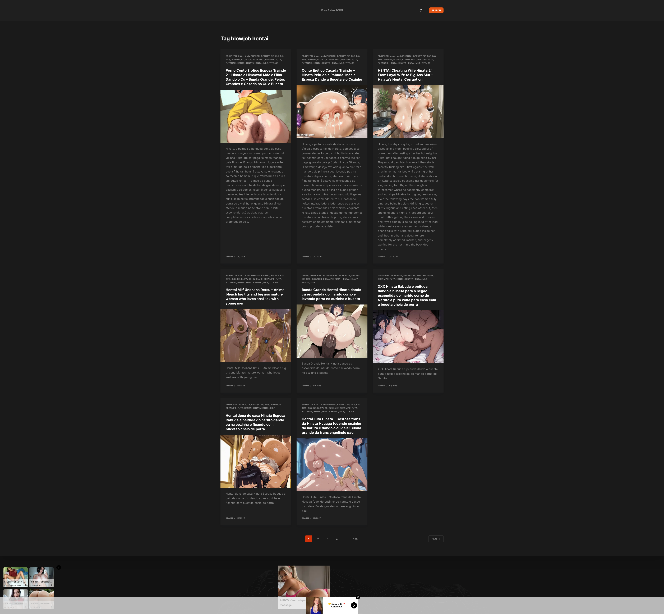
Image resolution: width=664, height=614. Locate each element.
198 (355, 539)
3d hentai (231, 56)
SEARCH (436, 10)
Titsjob (273, 63)
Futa (278, 59)
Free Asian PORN (332, 10)
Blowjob (246, 59)
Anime (305, 275)
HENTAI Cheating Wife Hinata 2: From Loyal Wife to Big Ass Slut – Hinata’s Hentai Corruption (405, 74)
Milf (265, 63)
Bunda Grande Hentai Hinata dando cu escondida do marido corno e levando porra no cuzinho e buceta (331, 294)
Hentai (241, 63)
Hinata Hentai (254, 63)
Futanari (231, 63)
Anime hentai (252, 56)
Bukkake (257, 59)
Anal (241, 56)
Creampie (269, 59)
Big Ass (275, 56)
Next (434, 539)
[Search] (421, 10)
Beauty (265, 56)
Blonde (236, 59)
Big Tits (306, 279)
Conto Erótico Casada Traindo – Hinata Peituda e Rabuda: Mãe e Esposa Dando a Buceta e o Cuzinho (332, 74)
